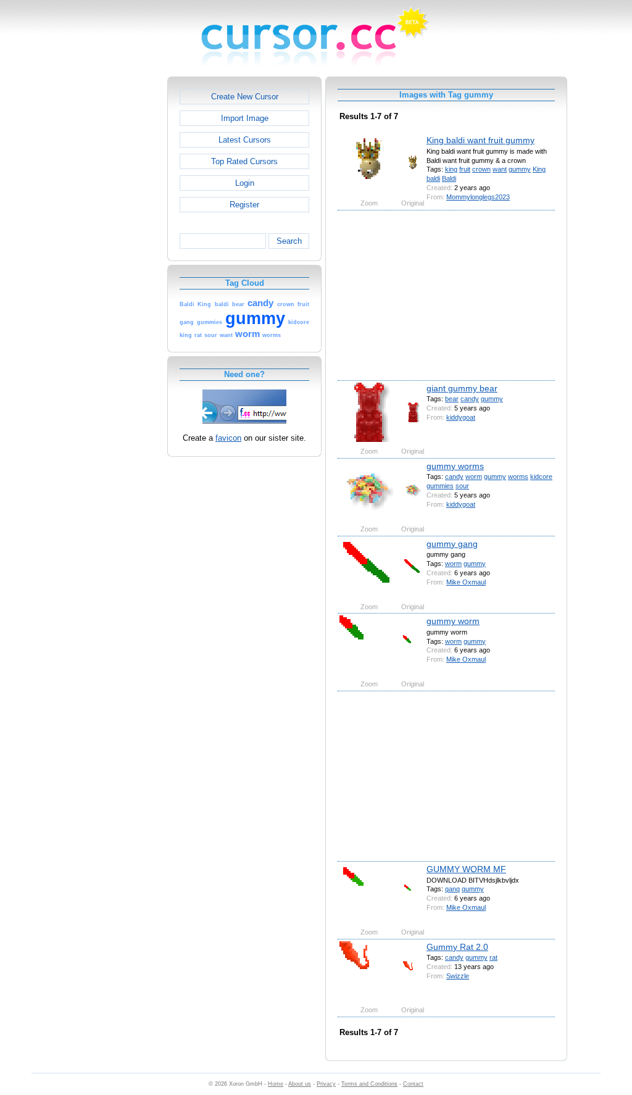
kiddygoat (460, 417)
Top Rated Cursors (244, 161)
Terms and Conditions (369, 1084)
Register (244, 204)
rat (493, 957)
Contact (413, 1084)
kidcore (541, 476)
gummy (520, 169)
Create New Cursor (244, 96)
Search (289, 241)
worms (518, 476)
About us (299, 1084)
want (500, 169)
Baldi (449, 178)
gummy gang (452, 544)
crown (481, 169)
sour (462, 485)
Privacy (326, 1084)
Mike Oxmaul (466, 582)
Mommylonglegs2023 (478, 197)
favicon (228, 438)
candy (469, 398)
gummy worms (455, 466)
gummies (440, 485)
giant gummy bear (461, 388)
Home (275, 1084)
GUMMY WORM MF (466, 869)
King (539, 169)
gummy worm (453, 621)
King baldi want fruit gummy (480, 140)
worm (473, 476)
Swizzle (457, 976)
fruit (464, 169)
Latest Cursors (244, 139)
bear (452, 398)
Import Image (244, 118)
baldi (433, 178)
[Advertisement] (114, 262)
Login (244, 183)
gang (452, 889)
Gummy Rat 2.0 (457, 947)
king (451, 169)
